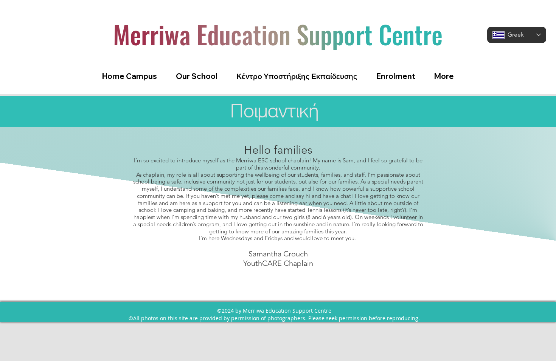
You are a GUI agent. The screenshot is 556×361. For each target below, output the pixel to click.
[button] (196, 76)
